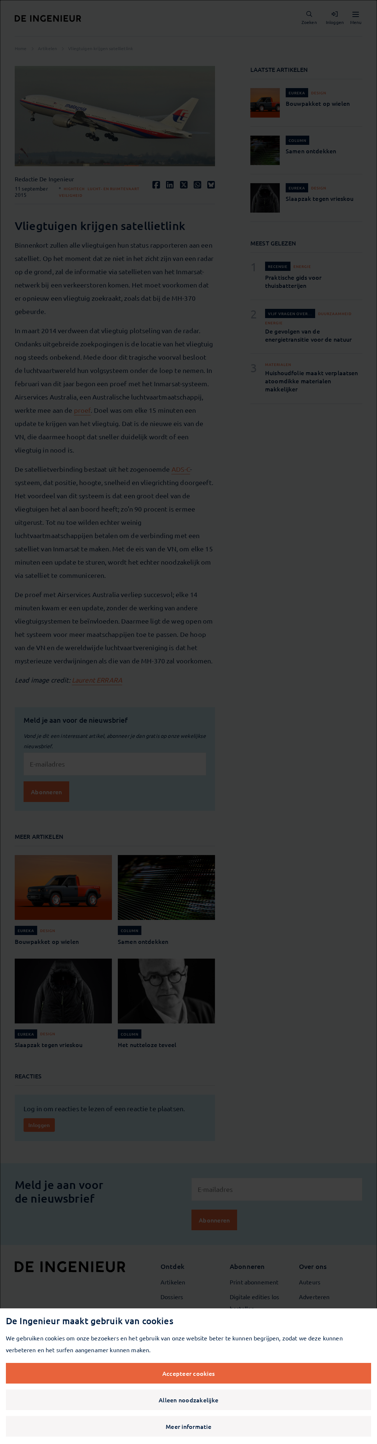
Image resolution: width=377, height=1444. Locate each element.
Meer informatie (188, 1426)
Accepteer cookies (188, 1373)
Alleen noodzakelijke (188, 1400)
